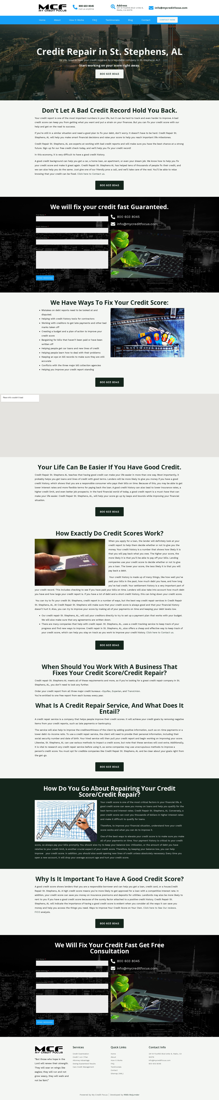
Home (42, 20)
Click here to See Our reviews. (159, 907)
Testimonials (113, 20)
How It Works (76, 20)
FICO (37, 912)
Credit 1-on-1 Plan (80, 1057)
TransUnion (133, 691)
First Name (41, 215)
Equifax (107, 691)
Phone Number (42, 238)
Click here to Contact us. (91, 173)
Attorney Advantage (81, 1060)
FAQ (94, 20)
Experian (116, 691)
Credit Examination (81, 1054)
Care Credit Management (83, 1067)
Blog (130, 20)
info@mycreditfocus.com (171, 8)
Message (39, 250)
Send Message (45, 278)
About (57, 20)
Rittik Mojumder (131, 1095)
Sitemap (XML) (117, 1073)
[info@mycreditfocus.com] (151, 8)
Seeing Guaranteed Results (84, 1064)
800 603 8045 (86, 6)
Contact (145, 20)
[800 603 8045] (75, 7)
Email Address (42, 226)
